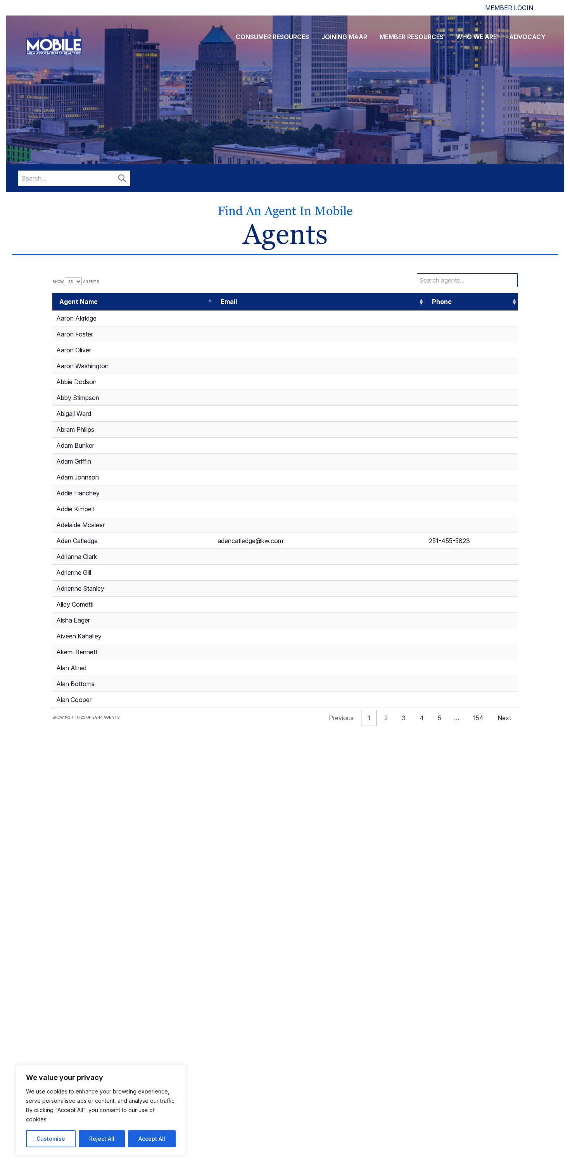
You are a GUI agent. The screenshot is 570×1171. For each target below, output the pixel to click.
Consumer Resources (272, 37)
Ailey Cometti (74, 604)
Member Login (509, 8)
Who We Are (476, 37)
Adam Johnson (77, 477)
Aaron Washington (82, 366)
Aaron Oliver (73, 350)
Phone (442, 301)
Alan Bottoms (75, 684)
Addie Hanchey (78, 493)
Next (504, 718)
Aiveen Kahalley (79, 636)
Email (229, 301)
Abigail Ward (73, 413)
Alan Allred (71, 668)
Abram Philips (75, 429)
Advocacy (527, 37)
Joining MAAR (344, 37)
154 (478, 718)
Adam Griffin (73, 461)
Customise (50, 1138)
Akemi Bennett (76, 652)
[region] (101, 1110)
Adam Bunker (75, 445)
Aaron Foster (74, 334)
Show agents (75, 281)
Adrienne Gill (73, 572)
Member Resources (412, 37)
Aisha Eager (73, 620)
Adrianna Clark (76, 556)
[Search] (122, 178)
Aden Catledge (77, 541)
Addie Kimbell (75, 509)
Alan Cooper (74, 700)
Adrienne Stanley (80, 588)
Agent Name (78, 301)
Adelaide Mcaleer (80, 525)
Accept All (151, 1138)
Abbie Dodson (76, 382)
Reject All (101, 1138)
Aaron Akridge (76, 318)
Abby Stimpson (77, 398)
